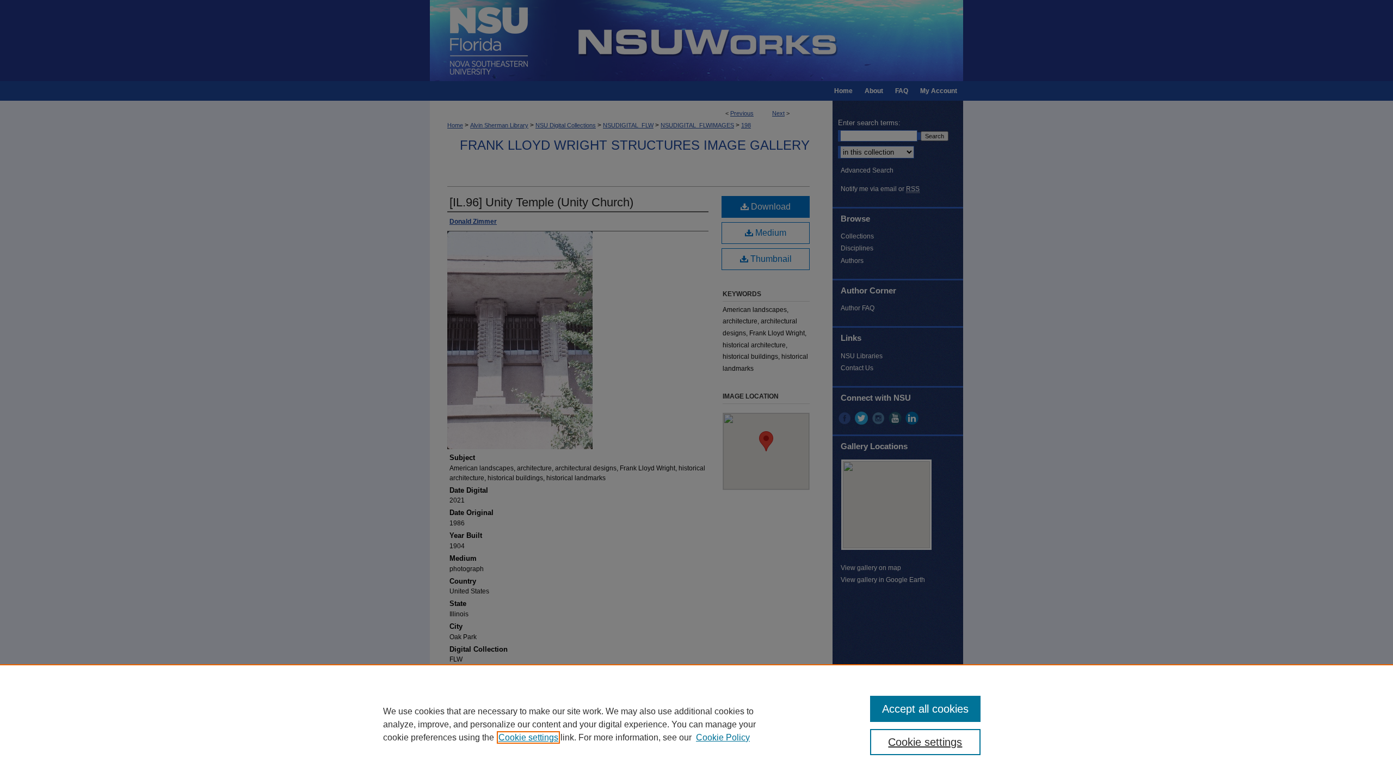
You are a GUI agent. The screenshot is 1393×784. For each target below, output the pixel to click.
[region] (696, 724)
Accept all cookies (925, 709)
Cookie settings (528, 737)
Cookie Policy (723, 737)
